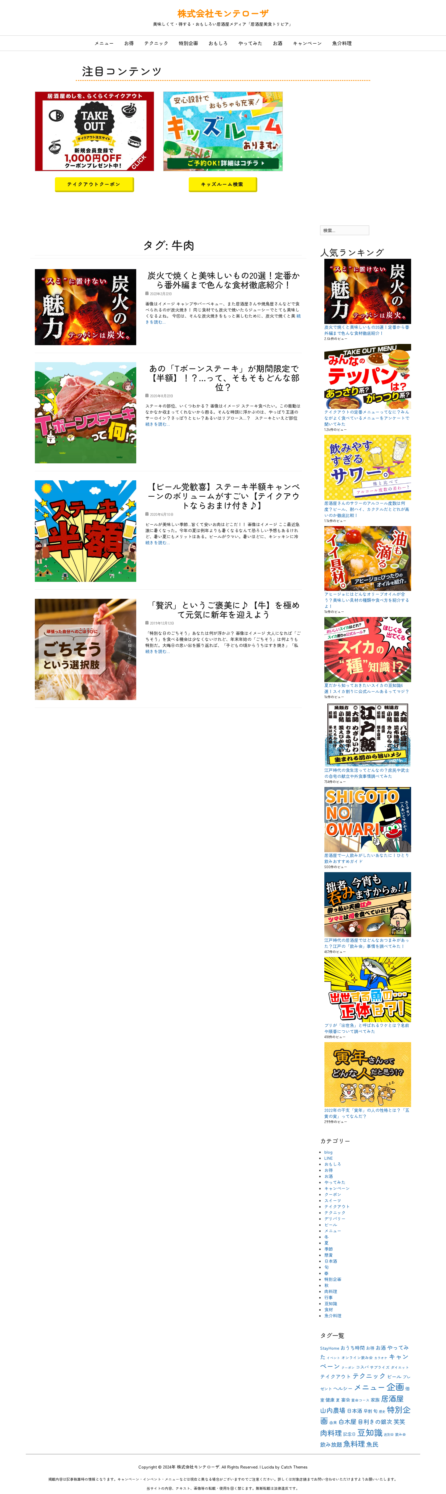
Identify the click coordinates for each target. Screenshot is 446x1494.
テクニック (156, 43)
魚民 (372, 1444)
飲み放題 (331, 1444)
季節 (328, 1249)
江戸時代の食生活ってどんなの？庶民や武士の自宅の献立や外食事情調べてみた (366, 773)
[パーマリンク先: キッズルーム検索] (222, 131)
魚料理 (354, 1443)
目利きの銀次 (375, 1421)
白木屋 (347, 1421)
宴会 (345, 1399)
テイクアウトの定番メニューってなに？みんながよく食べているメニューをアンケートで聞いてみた (366, 418)
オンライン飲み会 (357, 1357)
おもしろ (218, 43)
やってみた (250, 43)
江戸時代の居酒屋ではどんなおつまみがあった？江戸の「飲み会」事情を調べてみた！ (366, 943)
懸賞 (328, 1255)
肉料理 (330, 1291)
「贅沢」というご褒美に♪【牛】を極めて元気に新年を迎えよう (223, 609)
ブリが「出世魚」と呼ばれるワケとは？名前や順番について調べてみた (366, 1028)
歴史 (382, 1411)
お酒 (277, 43)
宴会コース (360, 1399)
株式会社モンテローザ (223, 13)
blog (328, 1152)
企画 (395, 1386)
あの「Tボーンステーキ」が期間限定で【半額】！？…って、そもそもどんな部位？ (223, 377)
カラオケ (380, 1358)
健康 (330, 1399)
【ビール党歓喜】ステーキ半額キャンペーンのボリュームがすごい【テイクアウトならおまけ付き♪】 (223, 495)
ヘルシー (343, 1388)
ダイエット (400, 1367)
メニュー (104, 43)
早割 (367, 1411)
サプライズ (380, 1367)
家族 (375, 1399)
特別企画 (188, 43)
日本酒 (330, 1261)
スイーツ (332, 1200)
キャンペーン (307, 43)
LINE (328, 1158)
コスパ (362, 1367)
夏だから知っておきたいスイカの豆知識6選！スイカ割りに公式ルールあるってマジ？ (366, 688)
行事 (328, 1297)
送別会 (389, 1434)
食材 (328, 1309)
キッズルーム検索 (222, 184)
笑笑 (399, 1421)
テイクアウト (337, 1206)
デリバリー (335, 1219)
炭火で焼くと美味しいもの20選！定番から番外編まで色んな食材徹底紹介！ (223, 280)
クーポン (332, 1194)
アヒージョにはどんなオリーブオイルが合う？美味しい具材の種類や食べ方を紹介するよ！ (366, 600)
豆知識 (330, 1303)
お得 (129, 43)
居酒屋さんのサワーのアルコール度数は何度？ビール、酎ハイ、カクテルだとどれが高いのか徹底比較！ (366, 509)
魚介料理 (342, 43)
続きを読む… (157, 424)
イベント (333, 1358)
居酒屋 (392, 1398)
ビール (330, 1225)
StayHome (329, 1348)
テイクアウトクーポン (93, 184)
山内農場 (333, 1410)
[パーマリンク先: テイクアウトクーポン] (94, 131)
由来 (333, 1422)
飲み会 (400, 1434)
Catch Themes (294, 1467)
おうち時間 (352, 1347)
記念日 (349, 1434)
